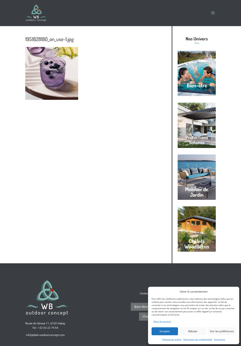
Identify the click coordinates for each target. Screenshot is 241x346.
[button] (234, 291)
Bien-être (141, 307)
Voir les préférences (222, 331)
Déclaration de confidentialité (197, 339)
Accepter (164, 331)
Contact (144, 293)
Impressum (219, 339)
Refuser (192, 331)
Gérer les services (162, 321)
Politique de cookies (172, 339)
